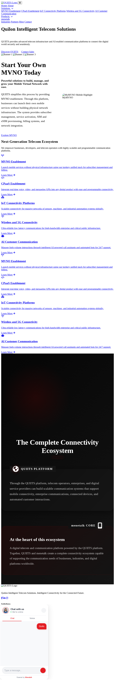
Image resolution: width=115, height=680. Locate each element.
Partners (15, 22)
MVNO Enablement (11, 11)
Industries (5, 22)
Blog (21, 22)
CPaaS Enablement (30, 11)
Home (4, 5)
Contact (28, 22)
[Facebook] (2, 598)
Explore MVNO (9, 135)
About (10, 5)
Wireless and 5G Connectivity (80, 11)
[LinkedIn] (4, 598)
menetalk (5, 19)
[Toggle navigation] (20, 2)
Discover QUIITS (9, 51)
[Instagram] (7, 598)
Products (5, 16)
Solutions (6, 8)
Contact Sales (27, 51)
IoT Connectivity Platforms (53, 11)
